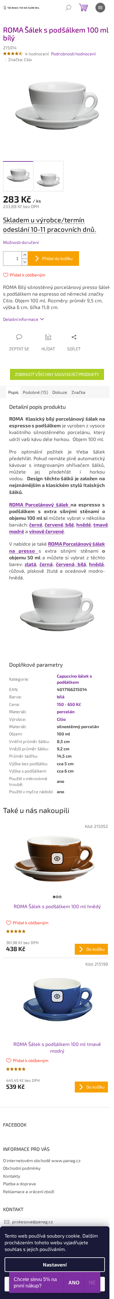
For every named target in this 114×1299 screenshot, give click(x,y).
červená (65, 564)
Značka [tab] (78, 392)
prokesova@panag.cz (32, 1221)
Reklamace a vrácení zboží (28, 1191)
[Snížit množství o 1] (25, 262)
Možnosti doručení (21, 242)
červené (54, 524)
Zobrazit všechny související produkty (57, 374)
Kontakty (11, 1176)
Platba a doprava (19, 1183)
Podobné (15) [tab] (35, 392)
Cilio (61, 719)
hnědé (83, 524)
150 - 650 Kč (69, 704)
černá (46, 564)
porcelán (65, 711)
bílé (69, 524)
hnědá (96, 564)
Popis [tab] (13, 392)
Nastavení (55, 1264)
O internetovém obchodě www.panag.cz (42, 1160)
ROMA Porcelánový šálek (40, 504)
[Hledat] (68, 8)
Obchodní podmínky (21, 1168)
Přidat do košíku (57, 258)
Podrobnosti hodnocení (73, 53)
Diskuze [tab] (59, 392)
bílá (81, 564)
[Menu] (100, 8)
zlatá (30, 564)
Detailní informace (20, 319)
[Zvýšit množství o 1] (25, 255)
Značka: (20, 59)
